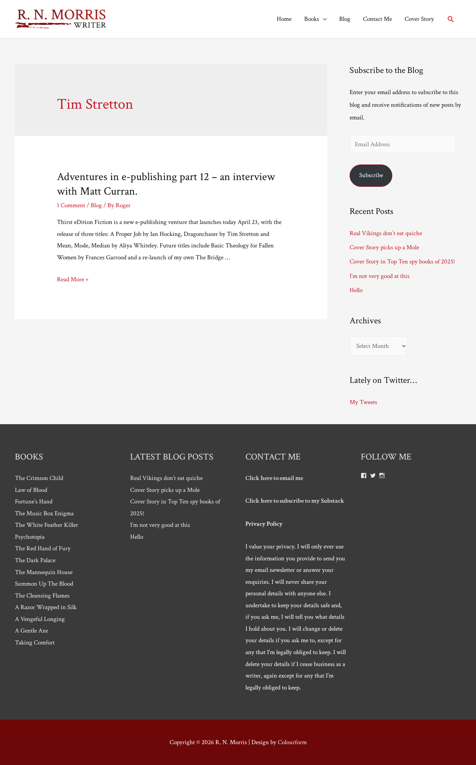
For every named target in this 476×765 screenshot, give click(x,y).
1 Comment (71, 205)
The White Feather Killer (46, 525)
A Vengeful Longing (40, 619)
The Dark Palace (35, 560)
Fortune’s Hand (33, 501)
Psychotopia (30, 537)
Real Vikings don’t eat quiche (386, 233)
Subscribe (371, 175)
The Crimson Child (39, 478)
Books (311, 19)
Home (284, 19)
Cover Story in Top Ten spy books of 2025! (402, 261)
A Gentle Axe (31, 631)
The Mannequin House (44, 572)
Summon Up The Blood (44, 584)
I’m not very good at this (379, 276)
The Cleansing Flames (42, 596)
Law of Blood (31, 490)
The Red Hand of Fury (43, 548)
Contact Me (377, 19)
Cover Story (419, 19)
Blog (344, 19)
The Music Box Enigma (44, 513)
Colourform (292, 742)
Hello (356, 290)
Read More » (73, 279)
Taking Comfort (35, 642)
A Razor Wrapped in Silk (46, 607)
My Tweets (363, 402)
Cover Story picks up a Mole (384, 247)
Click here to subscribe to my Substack (294, 501)
